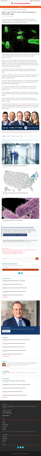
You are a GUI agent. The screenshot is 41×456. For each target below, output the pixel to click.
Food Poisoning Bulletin (22, 3)
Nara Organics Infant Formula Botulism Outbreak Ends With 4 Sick (13, 343)
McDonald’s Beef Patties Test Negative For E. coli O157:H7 (13, 253)
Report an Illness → (6, 415)
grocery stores (4, 132)
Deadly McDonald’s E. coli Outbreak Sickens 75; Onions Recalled (14, 252)
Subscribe (20, 269)
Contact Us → (6, 331)
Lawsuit (23, 249)
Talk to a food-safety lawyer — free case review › (15, 234)
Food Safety (4, 436)
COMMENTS (38, 0)
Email (18, 136)
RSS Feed (4, 429)
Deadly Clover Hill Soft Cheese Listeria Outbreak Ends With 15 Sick (14, 350)
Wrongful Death (19, 251)
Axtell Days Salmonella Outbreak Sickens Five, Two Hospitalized (13, 346)
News (4, 248)
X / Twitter (8, 136)
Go (37, 258)
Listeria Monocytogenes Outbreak (31, 249)
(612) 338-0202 (8, 412)
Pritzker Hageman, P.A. (11, 372)
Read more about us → (6, 366)
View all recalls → (5, 297)
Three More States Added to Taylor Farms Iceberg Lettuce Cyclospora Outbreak (16, 339)
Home (3, 9)
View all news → (5, 397)
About (3, 421)
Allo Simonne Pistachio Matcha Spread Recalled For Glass (12, 284)
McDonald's (4, 251)
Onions (7, 251)
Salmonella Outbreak (12, 251)
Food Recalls (4, 438)
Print (21, 136)
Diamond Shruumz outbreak (20, 104)
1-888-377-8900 (10, 131)
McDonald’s (23, 60)
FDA (26, 19)
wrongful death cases (26, 132)
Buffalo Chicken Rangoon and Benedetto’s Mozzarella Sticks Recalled (14, 287)
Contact (3, 422)
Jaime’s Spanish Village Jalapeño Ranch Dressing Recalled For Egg (14, 291)
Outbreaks (7, 248)
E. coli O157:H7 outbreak (17, 249)
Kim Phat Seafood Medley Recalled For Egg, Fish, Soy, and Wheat (13, 280)
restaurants (9, 132)
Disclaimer (4, 427)
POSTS (33, 0)
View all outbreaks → (6, 356)
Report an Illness (5, 424)
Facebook (13, 136)
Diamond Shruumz (9, 249)
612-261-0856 (20, 131)
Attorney (4, 249)
